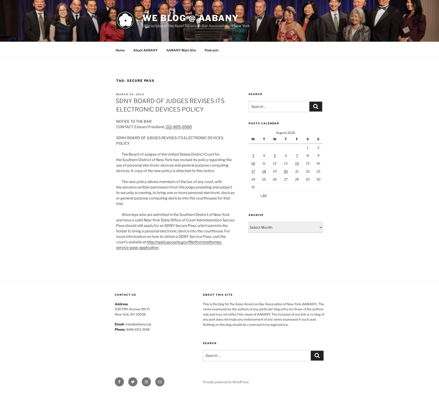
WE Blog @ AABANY (190, 18)
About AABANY (145, 50)
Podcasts (212, 50)
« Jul (263, 195)
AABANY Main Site (181, 50)
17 (253, 171)
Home (120, 50)
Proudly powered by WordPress (226, 382)
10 (253, 163)
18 (264, 171)
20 (286, 171)
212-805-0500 (179, 127)
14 (297, 163)
